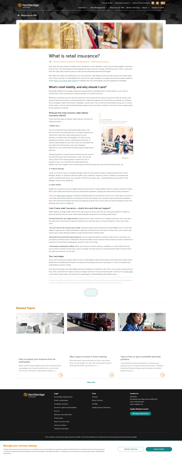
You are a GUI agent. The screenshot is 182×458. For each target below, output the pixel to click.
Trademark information (61, 429)
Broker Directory (133, 8)
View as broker (107, 3)
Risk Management (97, 8)
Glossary (95, 397)
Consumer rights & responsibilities (65, 407)
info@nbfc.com (138, 404)
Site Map (95, 404)
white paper (128, 272)
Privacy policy (58, 418)
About (144, 8)
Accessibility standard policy (63, 397)
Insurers (57, 411)
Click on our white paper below (65, 81)
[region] (91, 449)
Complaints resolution (61, 404)
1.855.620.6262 (139, 402)
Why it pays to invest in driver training (88, 356)
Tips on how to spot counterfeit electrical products (141, 358)
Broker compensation (61, 400)
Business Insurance (123, 3)
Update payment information (101, 407)
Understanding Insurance (99, 62)
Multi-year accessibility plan (63, 414)
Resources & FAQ (117, 8)
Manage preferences (140, 414)
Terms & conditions (60, 425)
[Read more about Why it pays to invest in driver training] (112, 375)
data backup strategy (64, 196)
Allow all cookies (159, 449)
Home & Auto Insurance (141, 3)
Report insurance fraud (61, 422)
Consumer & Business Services (63, 62)
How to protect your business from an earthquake (37, 360)
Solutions (82, 8)
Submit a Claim (158, 8)
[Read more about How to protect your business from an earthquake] (61, 375)
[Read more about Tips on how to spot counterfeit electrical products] (163, 375)
